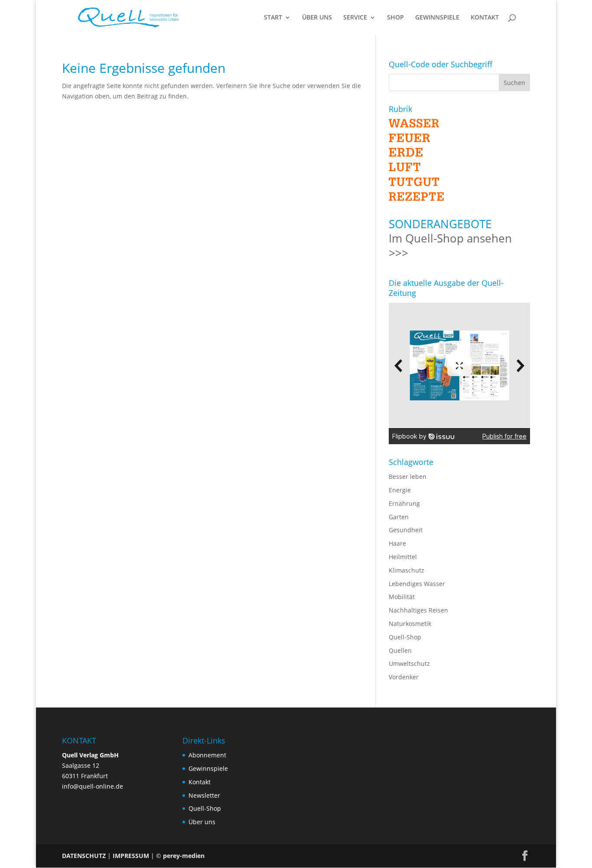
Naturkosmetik (410, 623)
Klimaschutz (406, 570)
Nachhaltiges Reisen (418, 610)
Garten (399, 517)
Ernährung (404, 503)
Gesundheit (406, 530)
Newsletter (204, 795)
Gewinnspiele (208, 768)
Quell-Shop (405, 637)
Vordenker (404, 677)
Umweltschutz (409, 663)
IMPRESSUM (131, 856)
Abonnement (207, 755)
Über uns (202, 822)
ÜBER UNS (317, 17)
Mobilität (402, 597)
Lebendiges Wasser (417, 584)
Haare (397, 543)
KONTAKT (485, 17)
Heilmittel (403, 557)
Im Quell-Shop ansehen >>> (450, 245)
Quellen (400, 650)
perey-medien (184, 856)
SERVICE (355, 17)
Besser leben (407, 476)
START (273, 17)
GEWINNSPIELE (437, 17)
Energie (400, 490)
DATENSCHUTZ (84, 856)
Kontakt (200, 782)
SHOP (395, 17)
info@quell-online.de (92, 786)
